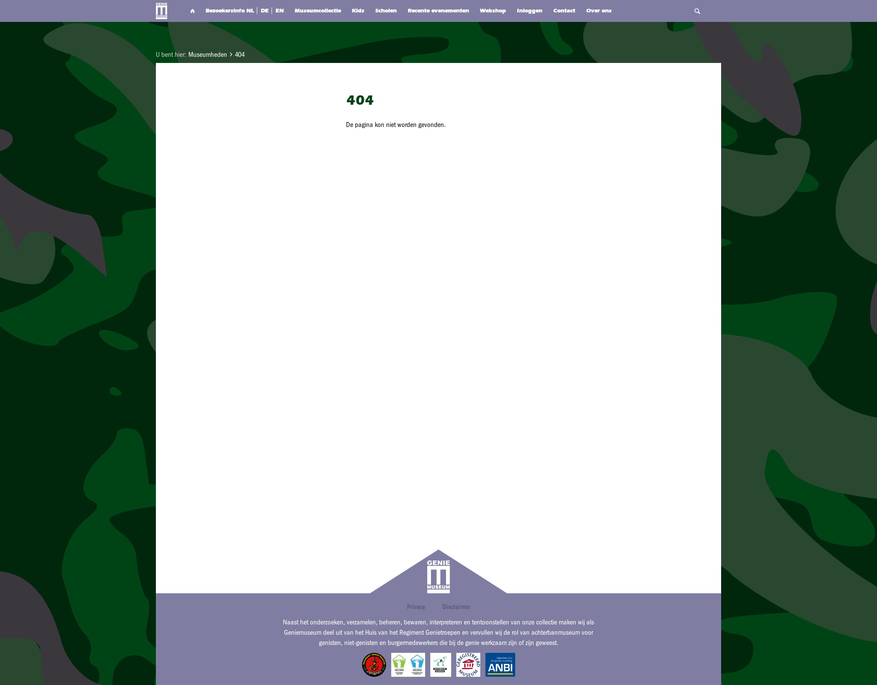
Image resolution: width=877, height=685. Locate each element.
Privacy (416, 607)
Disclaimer (456, 607)
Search (697, 11)
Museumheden (207, 54)
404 (240, 54)
